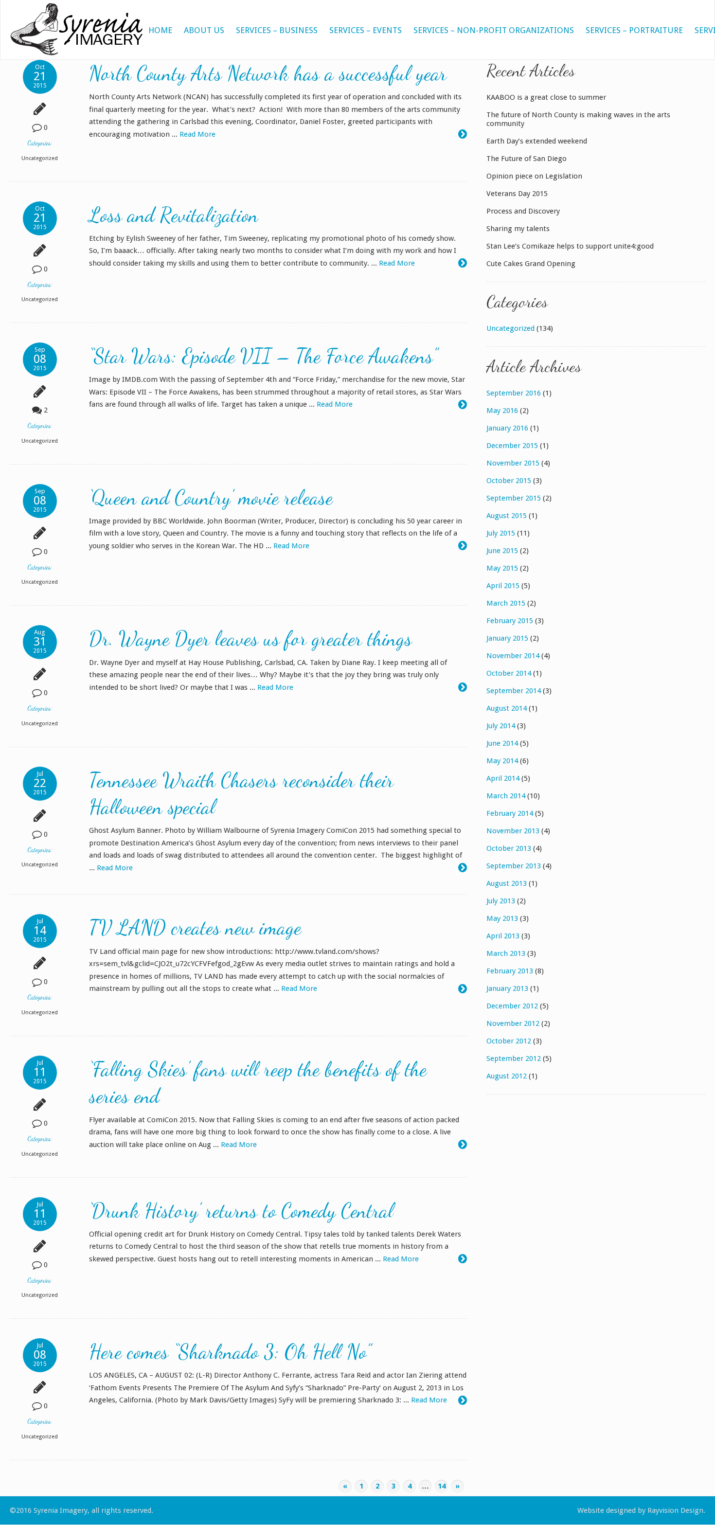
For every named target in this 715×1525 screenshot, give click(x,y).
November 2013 (512, 830)
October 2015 (508, 480)
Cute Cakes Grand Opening (530, 263)
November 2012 (512, 1023)
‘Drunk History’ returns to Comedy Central (241, 1210)
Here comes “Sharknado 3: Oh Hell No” (230, 1352)
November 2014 (512, 655)
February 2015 (509, 620)
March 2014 (505, 795)
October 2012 (508, 1041)
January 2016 (507, 428)
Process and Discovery (523, 211)
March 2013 (505, 953)
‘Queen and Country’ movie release (211, 497)
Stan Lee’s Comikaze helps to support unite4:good (570, 246)
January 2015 (507, 638)
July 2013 (500, 901)
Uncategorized (39, 158)
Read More (197, 134)
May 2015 (502, 568)
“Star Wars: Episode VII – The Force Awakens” (263, 356)
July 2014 (500, 725)
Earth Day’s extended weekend (536, 141)
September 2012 (513, 1058)
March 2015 (505, 603)
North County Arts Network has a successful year (268, 73)
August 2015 (506, 515)
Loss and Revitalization (173, 215)
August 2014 (506, 708)
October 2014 (508, 673)
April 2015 (502, 585)
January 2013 (507, 988)
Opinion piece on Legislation (534, 176)
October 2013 (508, 848)
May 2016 (502, 410)
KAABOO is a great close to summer (546, 97)
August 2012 (506, 1076)
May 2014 (502, 760)
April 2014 (502, 778)
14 (442, 1486)
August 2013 (506, 883)
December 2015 (512, 445)
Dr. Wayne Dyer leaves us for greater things (250, 638)
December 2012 (512, 1006)
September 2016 (513, 393)
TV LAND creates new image (195, 927)
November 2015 (512, 463)
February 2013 (509, 971)
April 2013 (502, 936)
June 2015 (502, 550)
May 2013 (502, 918)
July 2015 (500, 533)
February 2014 (509, 813)
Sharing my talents (518, 228)
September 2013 (513, 865)
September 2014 (513, 690)
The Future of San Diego (526, 158)
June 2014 (502, 743)
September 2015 (513, 498)
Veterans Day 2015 (517, 193)
